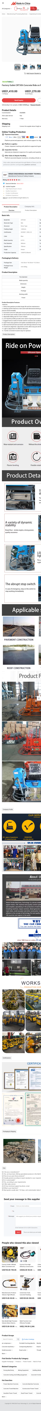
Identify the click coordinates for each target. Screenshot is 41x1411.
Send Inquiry (18, 100)
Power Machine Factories (10, 1384)
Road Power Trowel (26, 1393)
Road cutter (22, 1350)
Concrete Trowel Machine (10, 1388)
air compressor (6, 1343)
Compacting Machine (25, 1347)
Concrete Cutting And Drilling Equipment (15, 1375)
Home (3, 14)
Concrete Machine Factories (30, 1384)
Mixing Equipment (23, 1370)
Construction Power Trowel (30, 1388)
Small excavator (6, 1350)
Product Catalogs (28, 1339)
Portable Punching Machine (27, 1343)
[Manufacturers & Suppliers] (20, 3)
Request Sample (36, 105)
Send (18, 1232)
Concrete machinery (8, 1347)
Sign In (5, 198)
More (3, 1397)
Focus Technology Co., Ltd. (24, 1403)
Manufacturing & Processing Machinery (17, 14)
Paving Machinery (8, 1370)
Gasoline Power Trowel (10, 1393)
